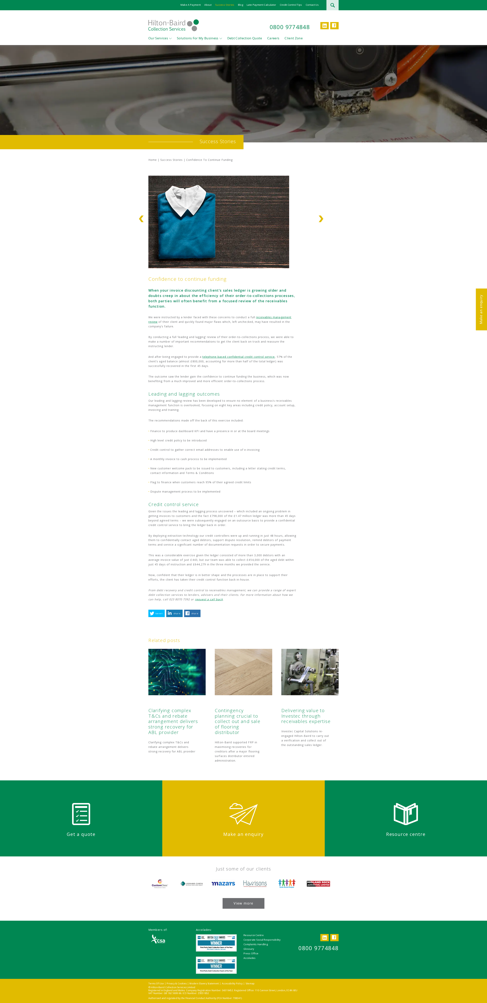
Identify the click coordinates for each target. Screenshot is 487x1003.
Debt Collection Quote (244, 38)
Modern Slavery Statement (204, 983)
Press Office (251, 953)
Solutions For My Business (197, 38)
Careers (273, 38)
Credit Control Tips (291, 4)
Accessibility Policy (232, 983)
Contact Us (312, 4)
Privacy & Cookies (177, 983)
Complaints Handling (256, 944)
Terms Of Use (156, 983)
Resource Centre (254, 935)
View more (243, 903)
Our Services (158, 38)
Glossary (249, 949)
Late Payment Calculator (261, 4)
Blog (240, 4)
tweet (159, 613)
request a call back (209, 599)
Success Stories (224, 4)
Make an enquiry (481, 309)
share (177, 613)
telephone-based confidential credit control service (238, 357)
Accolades (249, 958)
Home (152, 160)
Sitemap (250, 983)
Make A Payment (191, 4)
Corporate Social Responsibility (262, 939)
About (208, 4)
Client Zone (294, 38)
